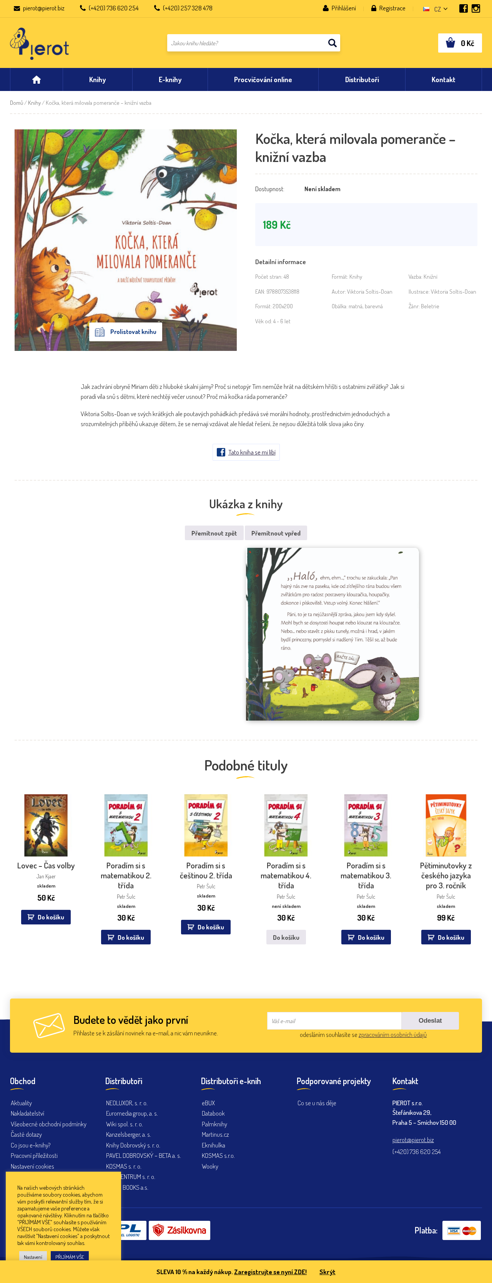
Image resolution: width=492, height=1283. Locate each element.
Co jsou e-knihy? (31, 1145)
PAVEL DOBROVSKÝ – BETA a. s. (143, 1155)
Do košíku (286, 937)
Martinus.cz (215, 1134)
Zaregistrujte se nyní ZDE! (270, 1272)
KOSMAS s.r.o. (218, 1155)
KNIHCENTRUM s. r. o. (130, 1176)
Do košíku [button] (51, 917)
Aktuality (21, 1103)
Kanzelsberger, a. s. (128, 1134)
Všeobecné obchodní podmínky (48, 1124)
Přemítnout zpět (214, 533)
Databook (213, 1113)
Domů (16, 102)
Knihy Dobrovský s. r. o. (133, 1145)
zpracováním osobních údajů (393, 1034)
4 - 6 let (282, 321)
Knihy (34, 102)
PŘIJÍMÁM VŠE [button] (69, 1257)
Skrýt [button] (327, 1272)
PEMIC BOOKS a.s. (127, 1187)
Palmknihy (214, 1124)
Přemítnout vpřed (276, 533)
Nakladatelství (27, 1113)
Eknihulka (213, 1145)
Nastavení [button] (33, 1257)
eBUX (208, 1103)
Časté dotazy (26, 1134)
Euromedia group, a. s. (132, 1113)
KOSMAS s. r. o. (123, 1166)
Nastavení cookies (32, 1166)
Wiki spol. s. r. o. (124, 1124)
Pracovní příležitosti (34, 1155)
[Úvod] (36, 79)
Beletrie (430, 306)
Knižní (430, 276)
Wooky (210, 1166)
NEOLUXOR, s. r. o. (127, 1103)
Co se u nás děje (317, 1103)
